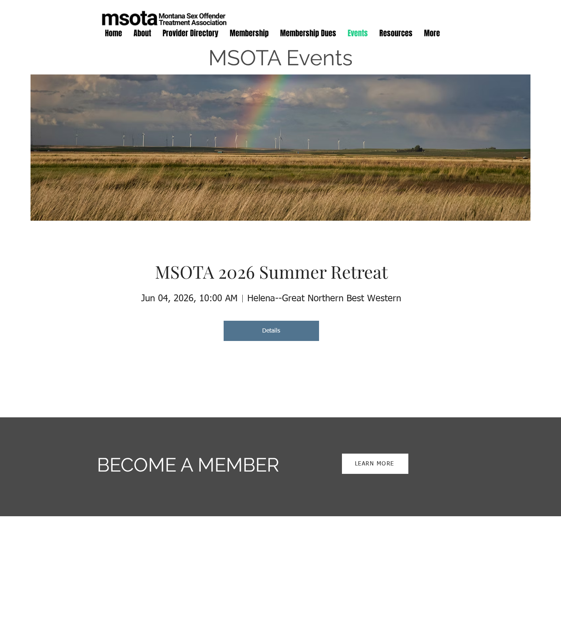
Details (271, 331)
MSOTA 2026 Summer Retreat (271, 271)
